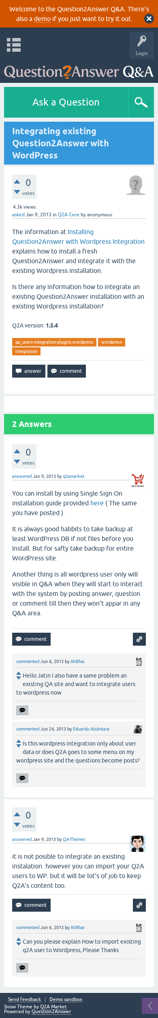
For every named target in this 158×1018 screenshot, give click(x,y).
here (97, 503)
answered (22, 476)
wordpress (111, 342)
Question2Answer (51, 1011)
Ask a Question (66, 102)
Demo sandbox (65, 999)
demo (42, 18)
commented (27, 661)
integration (26, 351)
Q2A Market (53, 1007)
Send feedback (24, 999)
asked (18, 215)
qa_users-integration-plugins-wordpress (54, 342)
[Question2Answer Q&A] (79, 69)
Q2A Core (68, 215)
